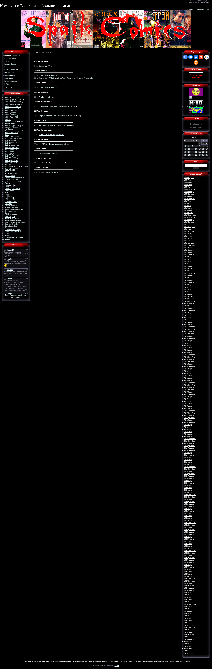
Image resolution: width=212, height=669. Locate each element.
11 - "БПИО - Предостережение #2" (52, 163)
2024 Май (187, 597)
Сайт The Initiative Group (194, 106)
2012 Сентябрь (190, 271)
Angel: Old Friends (12, 116)
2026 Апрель (189, 644)
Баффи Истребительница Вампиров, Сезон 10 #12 (59, 106)
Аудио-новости (10, 235)
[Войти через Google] (206, 57)
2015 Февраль (189, 338)
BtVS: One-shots (11, 142)
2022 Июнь (188, 544)
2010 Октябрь (189, 217)
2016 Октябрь (189, 385)
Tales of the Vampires (13, 231)
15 (200, 149)
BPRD (7, 135)
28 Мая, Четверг (40, 71)
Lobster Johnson (11, 205)
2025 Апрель (189, 616)
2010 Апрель (189, 203)
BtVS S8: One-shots (12, 155)
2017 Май (187, 401)
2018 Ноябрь (189, 443)
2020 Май (187, 485)
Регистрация (200, 9)
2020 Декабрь (189, 502)
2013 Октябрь (189, 301)
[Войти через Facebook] (196, 57)
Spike (7, 213)
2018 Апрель (189, 427)
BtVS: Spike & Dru (11, 161)
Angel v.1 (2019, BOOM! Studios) (17, 121)
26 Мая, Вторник (41, 92)
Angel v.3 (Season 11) (13, 127)
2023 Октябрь (189, 581)
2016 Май (187, 373)
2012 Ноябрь (189, 275)
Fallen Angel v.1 (10, 185)
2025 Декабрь (189, 634)
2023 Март (188, 565)
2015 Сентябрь (190, 355)
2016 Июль (188, 378)
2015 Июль (188, 350)
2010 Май (187, 206)
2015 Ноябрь (189, 359)
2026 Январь (189, 637)
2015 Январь (189, 336)
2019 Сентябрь (190, 467)
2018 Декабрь (189, 446)
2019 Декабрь (189, 474)
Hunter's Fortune (11, 202)
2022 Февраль (189, 534)
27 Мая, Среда (40, 83)
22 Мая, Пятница (41, 111)
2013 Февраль (189, 282)
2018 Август (188, 436)
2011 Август (188, 240)
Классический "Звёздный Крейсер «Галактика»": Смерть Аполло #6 (65, 78)
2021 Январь (189, 504)
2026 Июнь (188, 648)
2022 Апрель (189, 539)
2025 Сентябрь (190, 627)
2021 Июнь (188, 516)
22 (200, 152)
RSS (208, 2)
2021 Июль (188, 518)
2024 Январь (189, 588)
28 (196, 155)
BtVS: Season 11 (11, 151)
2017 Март (188, 397)
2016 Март (188, 369)
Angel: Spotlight (10, 112)
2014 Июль (188, 322)
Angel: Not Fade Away (13, 107)
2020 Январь (189, 476)
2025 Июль (188, 623)
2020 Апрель (189, 483)
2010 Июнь (188, 208)
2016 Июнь (188, 376)
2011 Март (188, 229)
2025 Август (188, 625)
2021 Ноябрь (189, 527)
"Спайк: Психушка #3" (47, 172)
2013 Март (188, 285)
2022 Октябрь (189, 553)
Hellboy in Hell (10, 198)
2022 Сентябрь (190, 551)
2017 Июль (188, 406)
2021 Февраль (189, 506)
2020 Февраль (189, 478)
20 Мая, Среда (40, 120)
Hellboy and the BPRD (13, 200)
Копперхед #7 (44, 66)
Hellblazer (8, 196)
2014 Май (187, 317)
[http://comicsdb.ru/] (196, 95)
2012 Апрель (189, 259)
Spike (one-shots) (11, 226)
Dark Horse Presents (13, 181)
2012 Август (188, 268)
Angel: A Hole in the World (14, 99)
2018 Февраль (189, 422)
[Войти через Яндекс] (201, 57)
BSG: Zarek (9, 172)
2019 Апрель (189, 455)
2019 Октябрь (189, 469)
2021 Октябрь (189, 525)
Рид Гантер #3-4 (45, 97)
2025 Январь (189, 611)
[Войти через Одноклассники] (196, 62)
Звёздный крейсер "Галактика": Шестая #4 (55, 125)
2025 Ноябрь (189, 632)
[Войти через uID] (185, 57)
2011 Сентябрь (190, 243)
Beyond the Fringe (11, 133)
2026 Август (188, 653)
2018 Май (187, 429)
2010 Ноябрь (189, 220)
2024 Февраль (189, 590)
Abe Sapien (9, 129)
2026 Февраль (189, 639)
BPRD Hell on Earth (12, 136)
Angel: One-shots (11, 118)
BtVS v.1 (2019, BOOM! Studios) (17, 166)
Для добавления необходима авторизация (16, 296)
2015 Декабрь (189, 362)
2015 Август (188, 352)
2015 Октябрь (189, 357)
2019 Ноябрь (189, 471)
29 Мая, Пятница (41, 61)
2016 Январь (189, 364)
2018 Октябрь (189, 441)
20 (192, 152)
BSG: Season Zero (12, 168)
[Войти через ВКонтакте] (190, 57)
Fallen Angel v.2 (10, 187)
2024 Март (188, 592)
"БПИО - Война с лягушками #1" (51, 135)
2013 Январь (189, 280)
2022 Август (188, 548)
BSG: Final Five (10, 170)
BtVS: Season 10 (11, 149)
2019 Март (188, 453)
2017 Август (188, 408)
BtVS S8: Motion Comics (14, 159)
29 (200, 155)
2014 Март (188, 313)
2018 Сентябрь (190, 439)
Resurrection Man (11, 207)
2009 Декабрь (189, 194)
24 (207, 152)
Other (7, 233)
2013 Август (188, 296)
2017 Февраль (189, 394)
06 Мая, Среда (40, 149)
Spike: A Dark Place (12, 215)
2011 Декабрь (189, 250)
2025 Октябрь (189, 630)
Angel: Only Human (12, 108)
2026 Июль (188, 651)
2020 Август (188, 492)
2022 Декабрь (189, 558)
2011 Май (187, 233)
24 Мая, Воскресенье (43, 102)
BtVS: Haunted (10, 140)
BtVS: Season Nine (12, 148)
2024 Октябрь (189, 606)
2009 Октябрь (189, 189)
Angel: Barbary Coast (13, 101)
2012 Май (187, 261)
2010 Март (188, 201)
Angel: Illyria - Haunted (13, 105)
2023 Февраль (189, 562)
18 (185, 152)
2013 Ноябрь (189, 303)
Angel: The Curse (11, 114)
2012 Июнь (188, 264)
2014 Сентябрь (190, 327)
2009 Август (188, 187)
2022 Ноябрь (189, 555)
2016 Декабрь (189, 390)
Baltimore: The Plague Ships (15, 131)
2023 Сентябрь (190, 578)
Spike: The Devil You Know (15, 222)
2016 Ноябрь (189, 387)
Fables (7, 183)
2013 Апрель (189, 287)
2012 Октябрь (189, 273)
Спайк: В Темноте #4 (47, 87)
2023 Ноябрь (189, 583)
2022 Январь (189, 532)
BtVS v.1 (8, 164)
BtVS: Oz (8, 144)
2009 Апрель (189, 178)
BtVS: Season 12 (11, 153)
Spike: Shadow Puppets (14, 220)
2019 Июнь (188, 460)
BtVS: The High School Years (16, 138)
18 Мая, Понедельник (43, 130)
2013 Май (187, 289)
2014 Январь (189, 308)
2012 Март (188, 257)
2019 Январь (189, 448)
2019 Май (187, 457)
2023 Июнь (188, 571)
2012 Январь (189, 252)
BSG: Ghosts (10, 176)
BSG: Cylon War (11, 174)
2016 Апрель (189, 371)
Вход (208, 9)
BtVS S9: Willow (10, 157)
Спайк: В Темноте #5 (47, 75)
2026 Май (187, 646)
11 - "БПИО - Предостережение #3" (52, 144)
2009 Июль (188, 185)
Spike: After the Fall (12, 218)
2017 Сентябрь (190, 411)
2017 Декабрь (189, 418)
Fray (6, 192)
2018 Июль (188, 434)
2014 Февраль (189, 310)
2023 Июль (188, 574)
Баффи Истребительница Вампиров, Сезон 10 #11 (59, 116)
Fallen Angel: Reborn (12, 189)
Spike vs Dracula (11, 224)
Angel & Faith (10, 123)
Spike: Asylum (10, 217)
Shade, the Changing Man (14, 209)
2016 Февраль (189, 366)
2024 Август (188, 602)
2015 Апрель (189, 343)
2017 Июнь (188, 404)
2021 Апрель (189, 511)
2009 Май (187, 180)
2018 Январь (189, 420)
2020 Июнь (188, 488)
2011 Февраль (189, 227)
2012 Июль (188, 266)
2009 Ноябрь (189, 192)
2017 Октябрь (189, 413)
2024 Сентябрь (190, 604)
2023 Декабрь (189, 585)
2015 (44, 52)
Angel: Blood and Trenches (15, 103)
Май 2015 (196, 138)
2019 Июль (188, 462)
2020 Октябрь (189, 497)
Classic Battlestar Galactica (15, 177)
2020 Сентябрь (190, 495)
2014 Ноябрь (189, 331)
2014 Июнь (188, 320)
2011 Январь (189, 224)
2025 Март (188, 613)
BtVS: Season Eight (12, 146)
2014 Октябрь (189, 329)
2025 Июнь (188, 620)
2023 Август (188, 576)
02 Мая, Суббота (41, 167)
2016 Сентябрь (190, 383)
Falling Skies (9, 190)
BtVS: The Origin (11, 162)
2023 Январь (189, 560)
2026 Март (188, 641)
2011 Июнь (188, 236)
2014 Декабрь (189, 334)
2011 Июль (188, 238)
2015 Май (187, 345)
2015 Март (188, 341)
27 (192, 155)
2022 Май (187, 541)
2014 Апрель (189, 315)
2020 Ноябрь (189, 499)
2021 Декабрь (189, 530)
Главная (190, 9)
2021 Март (188, 509)
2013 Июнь (188, 292)
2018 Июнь (188, 432)
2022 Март (188, 537)
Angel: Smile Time (11, 110)
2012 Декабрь (189, 278)
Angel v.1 (8, 120)
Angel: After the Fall (12, 97)
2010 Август (188, 213)
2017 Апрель (189, 399)
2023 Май (187, 569)
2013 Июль (188, 294)
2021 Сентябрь (190, 523)
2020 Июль (188, 490)
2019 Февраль (189, 450)
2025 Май (187, 618)
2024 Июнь (188, 599)
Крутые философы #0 (47, 153)
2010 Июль (188, 210)
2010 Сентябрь (190, 215)
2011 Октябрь (189, 245)
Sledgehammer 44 (11, 211)
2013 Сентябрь (190, 299)
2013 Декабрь (189, 306)
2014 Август (188, 324)
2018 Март (188, 425)
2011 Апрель (189, 231)
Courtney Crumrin (11, 179)
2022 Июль (188, 546)
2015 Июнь (188, 348)
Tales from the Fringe (13, 230)
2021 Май (187, 513)
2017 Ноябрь (189, 415)
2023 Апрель (189, 567)
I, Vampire (8, 204)
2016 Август (188, 380)
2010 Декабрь (189, 222)
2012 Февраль (189, 254)
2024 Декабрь (189, 609)
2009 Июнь (188, 182)
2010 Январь (189, 196)
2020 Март (188, 481)
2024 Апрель (189, 595)
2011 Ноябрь (189, 247)
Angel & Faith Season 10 (14, 125)
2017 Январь (189, 392)
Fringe (7, 194)
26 (189, 155)
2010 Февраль (189, 199)
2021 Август (188, 520)
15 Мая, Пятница (41, 139)
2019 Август (188, 464)
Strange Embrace (11, 228)
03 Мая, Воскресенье (43, 158)
